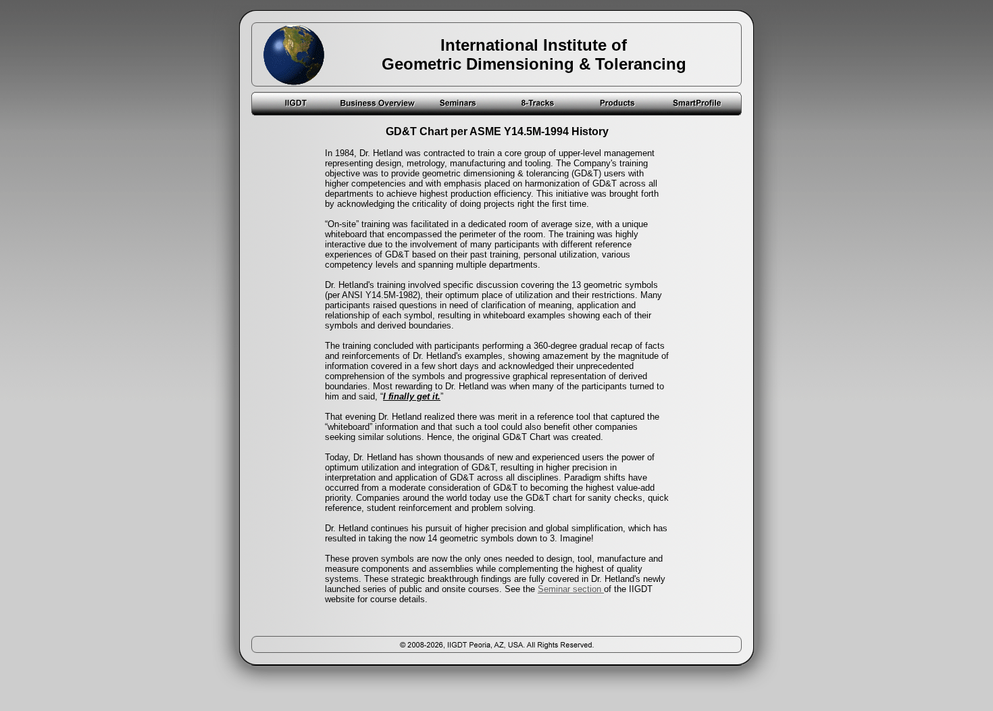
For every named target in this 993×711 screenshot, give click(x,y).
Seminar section (571, 589)
